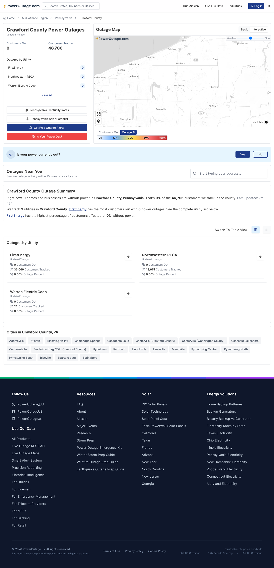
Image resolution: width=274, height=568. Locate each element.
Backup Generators (221, 411)
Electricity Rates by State (226, 426)
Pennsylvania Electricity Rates (49, 110)
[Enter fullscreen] (98, 114)
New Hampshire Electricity (227, 462)
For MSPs (19, 511)
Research (84, 433)
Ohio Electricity (218, 440)
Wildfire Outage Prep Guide (97, 462)
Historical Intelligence (28, 475)
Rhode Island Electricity (225, 469)
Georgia (148, 484)
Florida (147, 447)
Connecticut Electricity (224, 476)
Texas (146, 440)
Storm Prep (85, 440)
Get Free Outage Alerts (49, 127)
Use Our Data (214, 6)
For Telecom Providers (29, 504)
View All (47, 95)
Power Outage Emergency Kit (99, 447)
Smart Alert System (27, 460)
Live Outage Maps (25, 453)
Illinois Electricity (219, 447)
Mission (82, 419)
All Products (21, 439)
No (260, 154)
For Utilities (20, 482)
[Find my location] (98, 121)
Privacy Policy (134, 551)
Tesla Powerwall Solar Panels (164, 426)
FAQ (80, 404)
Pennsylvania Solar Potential (49, 118)
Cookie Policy (157, 551)
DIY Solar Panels (154, 404)
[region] (182, 81)
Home (11, 18)
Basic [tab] (244, 29)
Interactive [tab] (259, 29)
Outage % (128, 132)
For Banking (21, 518)
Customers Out (109, 132)
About (81, 411)
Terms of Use (111, 551)
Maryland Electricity (222, 484)
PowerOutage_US (30, 404)
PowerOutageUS (30, 411)
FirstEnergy (77, 209)
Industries (235, 6)
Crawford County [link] (90, 18)
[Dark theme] (269, 6)
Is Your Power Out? (49, 136)
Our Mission (191, 6)
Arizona (147, 455)
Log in (258, 6)
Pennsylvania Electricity (225, 455)
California (149, 433)
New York (149, 462)
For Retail (19, 525)
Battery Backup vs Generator (229, 419)
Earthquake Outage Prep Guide (100, 469)
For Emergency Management (33, 496)
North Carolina (153, 469)
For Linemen (21, 489)
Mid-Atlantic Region (35, 18)
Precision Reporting (27, 468)
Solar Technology (155, 411)
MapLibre (258, 122)
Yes (242, 154)
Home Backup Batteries (225, 404)
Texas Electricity (219, 433)
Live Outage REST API (28, 446)
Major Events (87, 426)
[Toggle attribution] (266, 122)
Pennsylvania (63, 18)
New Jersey (151, 476)
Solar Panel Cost (154, 419)
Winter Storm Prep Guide (96, 455)
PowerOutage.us (29, 419)
